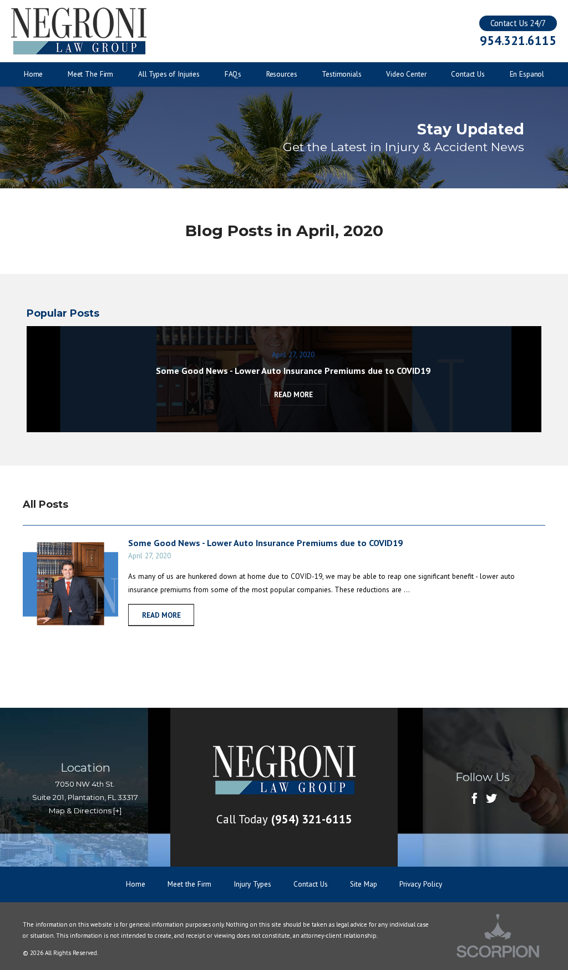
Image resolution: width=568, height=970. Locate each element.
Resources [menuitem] (281, 74)
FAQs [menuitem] (233, 74)
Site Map (363, 884)
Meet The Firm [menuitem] (90, 74)
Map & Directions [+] (85, 810)
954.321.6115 (518, 40)
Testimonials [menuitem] (341, 74)
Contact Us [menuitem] (468, 74)
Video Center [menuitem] (406, 74)
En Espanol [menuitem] (527, 74)
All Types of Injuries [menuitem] (169, 74)
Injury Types (252, 884)
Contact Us (310, 884)
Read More (161, 615)
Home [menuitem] (33, 74)
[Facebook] (474, 799)
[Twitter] (491, 799)
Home (135, 884)
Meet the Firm (189, 884)
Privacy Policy (420, 884)
